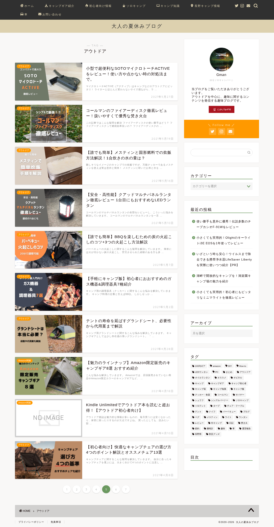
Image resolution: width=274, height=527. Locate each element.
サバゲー (240, 395)
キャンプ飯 (239, 389)
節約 (197, 428)
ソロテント (200, 406)
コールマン (222, 395)
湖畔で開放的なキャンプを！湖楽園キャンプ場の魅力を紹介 (224, 278)
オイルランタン (202, 378)
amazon (217, 366)
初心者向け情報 (100, 5)
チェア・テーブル (235, 406)
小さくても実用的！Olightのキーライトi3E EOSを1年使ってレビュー (224, 240)
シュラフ (199, 400)
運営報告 (246, 428)
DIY (230, 366)
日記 (231, 423)
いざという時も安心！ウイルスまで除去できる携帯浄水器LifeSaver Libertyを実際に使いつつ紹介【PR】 (224, 259)
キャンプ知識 (170, 5)
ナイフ (212, 411)
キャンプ (199, 383)
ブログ (246, 411)
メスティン (212, 417)
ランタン (243, 417)
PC (216, 372)
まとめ (229, 372)
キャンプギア (217, 383)
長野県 (198, 434)
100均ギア (200, 366)
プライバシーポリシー (31, 522)
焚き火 (244, 423)
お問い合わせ (52, 14)
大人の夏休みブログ (137, 26)
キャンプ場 (200, 389)
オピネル (238, 378)
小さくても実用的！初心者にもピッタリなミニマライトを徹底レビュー (224, 294)
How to (242, 366)
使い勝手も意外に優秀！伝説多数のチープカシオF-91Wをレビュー (224, 224)
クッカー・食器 (202, 395)
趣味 (223, 428)
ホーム (29, 5)
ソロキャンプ (136, 5)
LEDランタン (201, 372)
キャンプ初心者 (238, 383)
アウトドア (245, 372)
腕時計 (210, 428)
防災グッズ (214, 434)
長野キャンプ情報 (207, 5)
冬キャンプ (216, 423)
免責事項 (56, 522)
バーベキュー (229, 411)
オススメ (221, 378)
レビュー (199, 423)
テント (198, 411)
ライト (228, 417)
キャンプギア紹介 (61, 5)
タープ (216, 406)
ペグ (197, 417)
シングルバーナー (219, 400)
